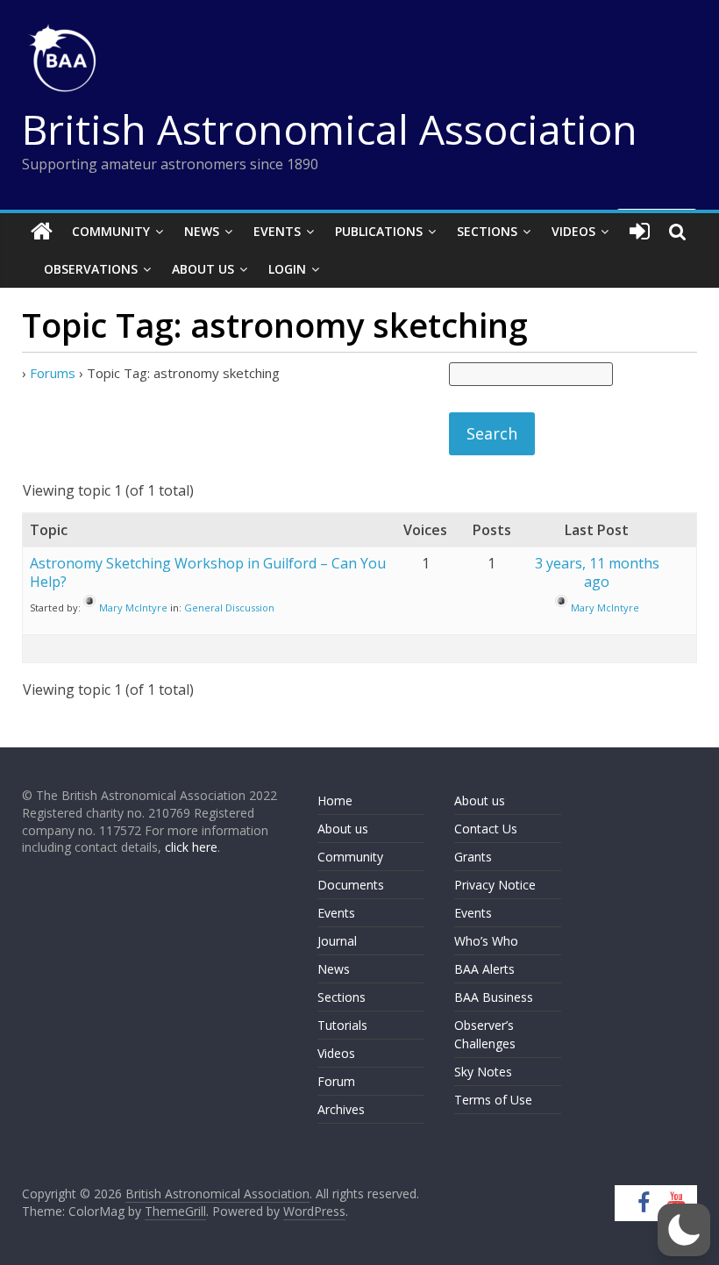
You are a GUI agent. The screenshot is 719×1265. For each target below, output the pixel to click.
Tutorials (342, 1025)
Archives (341, 1109)
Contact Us (485, 828)
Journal (337, 941)
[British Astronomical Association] (41, 231)
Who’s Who (486, 941)
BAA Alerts (484, 969)
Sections (487, 231)
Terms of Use (493, 1099)
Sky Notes (483, 1071)
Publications (379, 231)
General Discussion (229, 607)
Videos (573, 231)
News (201, 231)
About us (342, 828)
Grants (473, 856)
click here (191, 847)
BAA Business (493, 997)
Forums (52, 373)
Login (287, 269)
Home (334, 800)
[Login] (639, 231)
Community (111, 231)
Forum (336, 1081)
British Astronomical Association (329, 129)
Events (277, 231)
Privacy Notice (495, 884)
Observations (91, 269)
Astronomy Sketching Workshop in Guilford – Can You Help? (208, 572)
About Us (203, 269)
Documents (350, 884)
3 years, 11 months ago (597, 572)
